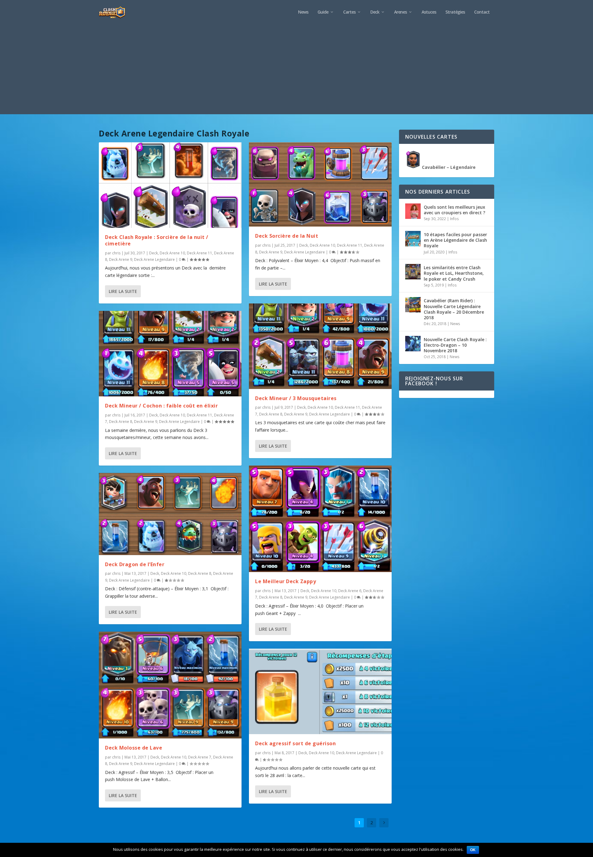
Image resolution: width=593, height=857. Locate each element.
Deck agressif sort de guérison (295, 743)
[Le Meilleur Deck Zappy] (320, 519)
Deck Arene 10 (172, 253)
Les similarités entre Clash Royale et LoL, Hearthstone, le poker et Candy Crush (454, 273)
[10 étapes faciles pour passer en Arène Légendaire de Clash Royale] (413, 238)
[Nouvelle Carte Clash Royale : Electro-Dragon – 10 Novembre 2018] (413, 343)
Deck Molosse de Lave (133, 747)
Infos (454, 218)
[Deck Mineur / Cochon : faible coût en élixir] (170, 353)
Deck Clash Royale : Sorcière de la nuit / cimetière (156, 240)
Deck (374, 12)
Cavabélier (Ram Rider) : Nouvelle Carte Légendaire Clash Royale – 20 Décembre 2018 (454, 309)
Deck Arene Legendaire (154, 259)
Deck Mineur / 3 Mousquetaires (296, 398)
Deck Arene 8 (120, 421)
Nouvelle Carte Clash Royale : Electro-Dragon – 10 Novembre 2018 (455, 345)
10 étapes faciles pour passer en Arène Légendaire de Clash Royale (455, 240)
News (303, 12)
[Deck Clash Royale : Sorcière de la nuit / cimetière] (170, 185)
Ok (473, 850)
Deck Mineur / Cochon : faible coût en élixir (161, 405)
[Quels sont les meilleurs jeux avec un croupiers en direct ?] (413, 211)
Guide (323, 12)
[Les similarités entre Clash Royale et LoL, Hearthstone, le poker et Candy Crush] (413, 271)
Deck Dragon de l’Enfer (134, 564)
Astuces (429, 12)
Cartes (349, 12)
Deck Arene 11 (199, 253)
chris (116, 253)
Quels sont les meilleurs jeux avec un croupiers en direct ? (454, 209)
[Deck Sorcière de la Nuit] (320, 184)
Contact (482, 12)
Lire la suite (123, 291)
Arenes (400, 12)
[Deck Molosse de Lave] (170, 685)
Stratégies (455, 12)
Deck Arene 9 (120, 259)
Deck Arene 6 (349, 590)
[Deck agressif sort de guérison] (320, 691)
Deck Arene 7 (199, 757)
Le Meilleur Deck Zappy (285, 581)
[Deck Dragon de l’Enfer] (170, 514)
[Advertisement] (296, 71)
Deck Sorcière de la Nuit (286, 235)
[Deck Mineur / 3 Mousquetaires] (320, 346)
